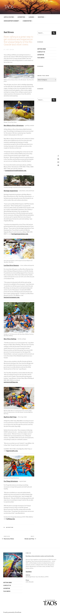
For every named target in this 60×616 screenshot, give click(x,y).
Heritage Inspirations (11, 190)
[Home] (58, 165)
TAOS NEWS (40, 57)
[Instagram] (58, 158)
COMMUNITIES (27, 21)
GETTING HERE (41, 49)
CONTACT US (41, 52)
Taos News (29, 571)
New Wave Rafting (10, 339)
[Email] (58, 162)
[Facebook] (58, 155)
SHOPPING (41, 17)
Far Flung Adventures (11, 481)
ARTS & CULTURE (9, 17)
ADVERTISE (40, 54)
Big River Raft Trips (10, 417)
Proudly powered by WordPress (12, 612)
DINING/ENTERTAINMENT (11, 21)
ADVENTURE (21, 17)
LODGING (31, 17)
